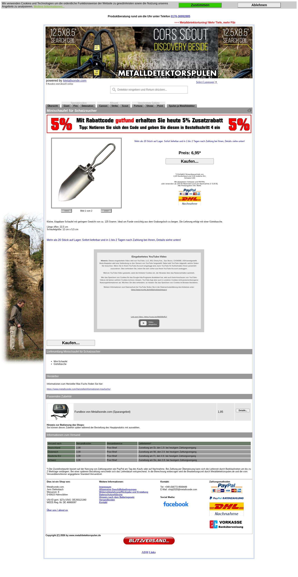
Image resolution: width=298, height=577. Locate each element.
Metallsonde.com (74, 80)
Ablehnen (259, 5)
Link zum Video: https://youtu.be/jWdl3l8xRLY (149, 317)
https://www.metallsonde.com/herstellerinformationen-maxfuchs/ (79, 389)
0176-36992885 (180, 16)
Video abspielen (152, 323)
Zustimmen (200, 5)
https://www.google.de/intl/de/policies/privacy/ (149, 290)
